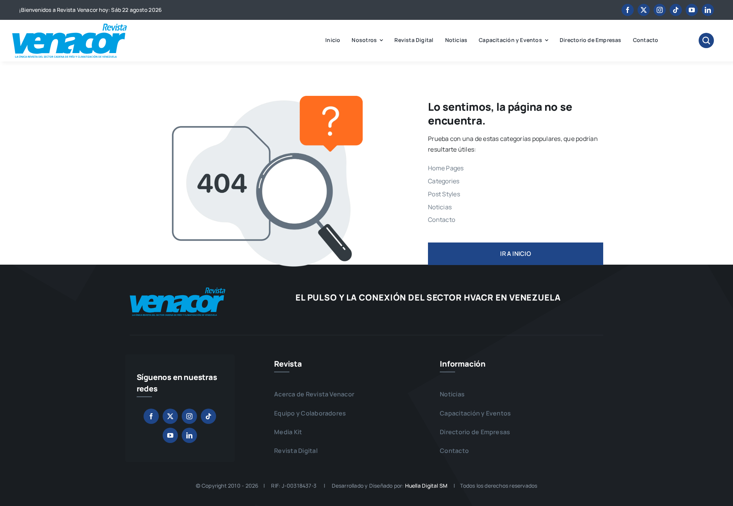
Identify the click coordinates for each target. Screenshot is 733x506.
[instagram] (660, 10)
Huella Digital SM (426, 485)
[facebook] (628, 10)
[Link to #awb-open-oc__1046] (706, 40)
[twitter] (644, 10)
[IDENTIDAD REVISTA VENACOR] (69, 27)
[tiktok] (676, 10)
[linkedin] (708, 10)
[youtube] (692, 10)
